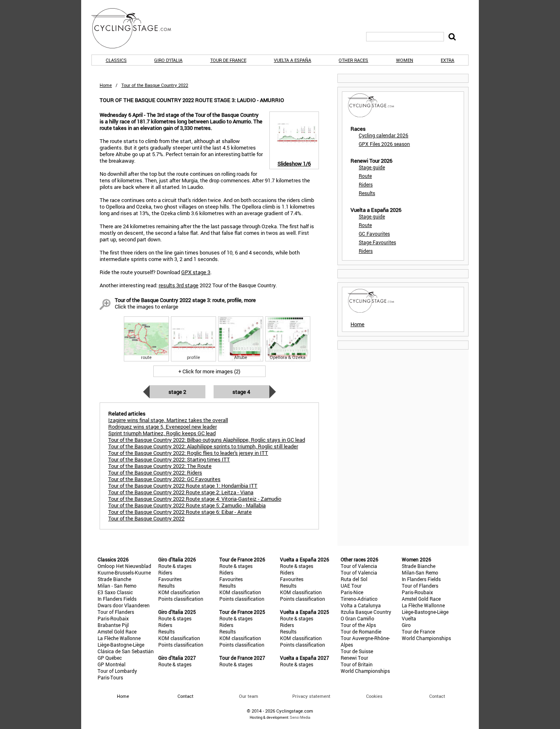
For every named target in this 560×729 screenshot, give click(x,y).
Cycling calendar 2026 (383, 135)
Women (404, 60)
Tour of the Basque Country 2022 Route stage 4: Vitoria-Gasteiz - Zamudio (194, 498)
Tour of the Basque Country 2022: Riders (155, 472)
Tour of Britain (357, 664)
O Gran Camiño (357, 618)
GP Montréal (111, 664)
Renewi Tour (354, 657)
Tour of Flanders (116, 612)
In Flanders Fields (117, 598)
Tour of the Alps (358, 625)
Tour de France (228, 60)
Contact (437, 696)
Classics (116, 60)
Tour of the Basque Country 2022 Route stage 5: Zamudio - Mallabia (187, 505)
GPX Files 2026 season (384, 144)
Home (106, 85)
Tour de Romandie (361, 631)
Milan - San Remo (117, 585)
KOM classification (179, 592)
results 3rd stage (178, 285)
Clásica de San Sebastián (126, 651)
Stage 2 (177, 391)
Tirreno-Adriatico (359, 598)
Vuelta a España (292, 60)
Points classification (180, 598)
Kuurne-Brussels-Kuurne (124, 572)
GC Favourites (374, 233)
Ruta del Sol (354, 579)
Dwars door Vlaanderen (124, 605)
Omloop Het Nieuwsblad (124, 566)
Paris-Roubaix (113, 618)
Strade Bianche (114, 579)
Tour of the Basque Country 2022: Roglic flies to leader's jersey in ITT (188, 452)
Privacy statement (311, 696)
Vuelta (409, 618)
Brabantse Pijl (113, 625)
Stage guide (372, 167)
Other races (353, 60)
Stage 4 (241, 391)
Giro (406, 625)
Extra (447, 60)
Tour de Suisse (357, 651)
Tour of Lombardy (117, 671)
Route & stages (174, 566)
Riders (366, 184)
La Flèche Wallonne (119, 638)
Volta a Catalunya (361, 605)
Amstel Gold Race (117, 631)
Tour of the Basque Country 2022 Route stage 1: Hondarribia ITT (182, 485)
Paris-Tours (110, 677)
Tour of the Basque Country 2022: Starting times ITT (169, 459)
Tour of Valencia (359, 566)
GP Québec (110, 657)
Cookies (374, 696)
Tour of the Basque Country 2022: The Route (160, 466)
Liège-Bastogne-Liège (121, 644)
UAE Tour (351, 585)
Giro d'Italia (168, 60)
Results (367, 193)
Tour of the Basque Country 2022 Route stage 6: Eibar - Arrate (180, 512)
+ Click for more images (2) (209, 371)
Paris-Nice (352, 592)
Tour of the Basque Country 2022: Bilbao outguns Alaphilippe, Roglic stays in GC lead (206, 439)
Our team (248, 696)
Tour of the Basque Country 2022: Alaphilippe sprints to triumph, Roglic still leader (203, 446)
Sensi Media (300, 717)
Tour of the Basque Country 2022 (146, 518)
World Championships (365, 671)
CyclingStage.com (136, 28)
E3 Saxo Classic (115, 592)
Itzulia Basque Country (366, 612)
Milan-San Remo (420, 572)
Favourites (170, 579)
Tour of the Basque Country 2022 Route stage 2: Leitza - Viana (180, 492)
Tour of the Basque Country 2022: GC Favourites (164, 479)
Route (365, 176)
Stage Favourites (377, 242)
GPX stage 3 (195, 272)
